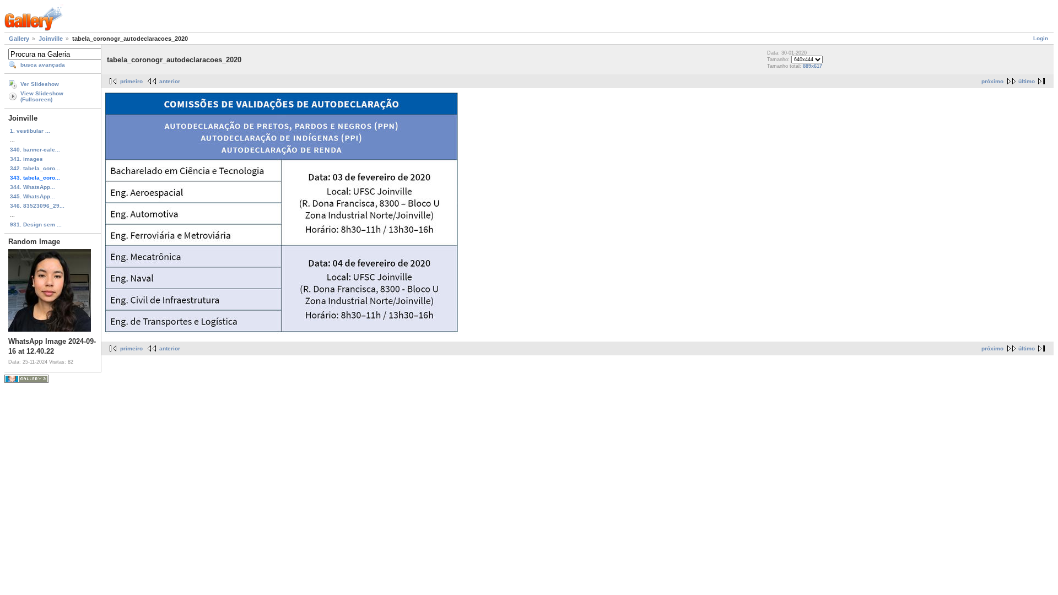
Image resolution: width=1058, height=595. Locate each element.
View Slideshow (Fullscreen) (41, 96)
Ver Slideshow (39, 84)
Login (1040, 38)
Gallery (19, 38)
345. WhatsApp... (32, 196)
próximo (992, 81)
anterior (169, 81)
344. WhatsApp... (32, 187)
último (1026, 81)
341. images (26, 159)
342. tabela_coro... (35, 168)
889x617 (812, 66)
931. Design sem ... (36, 224)
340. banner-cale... (35, 150)
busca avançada (42, 65)
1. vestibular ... (30, 131)
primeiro (131, 81)
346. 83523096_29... (37, 206)
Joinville (51, 38)
